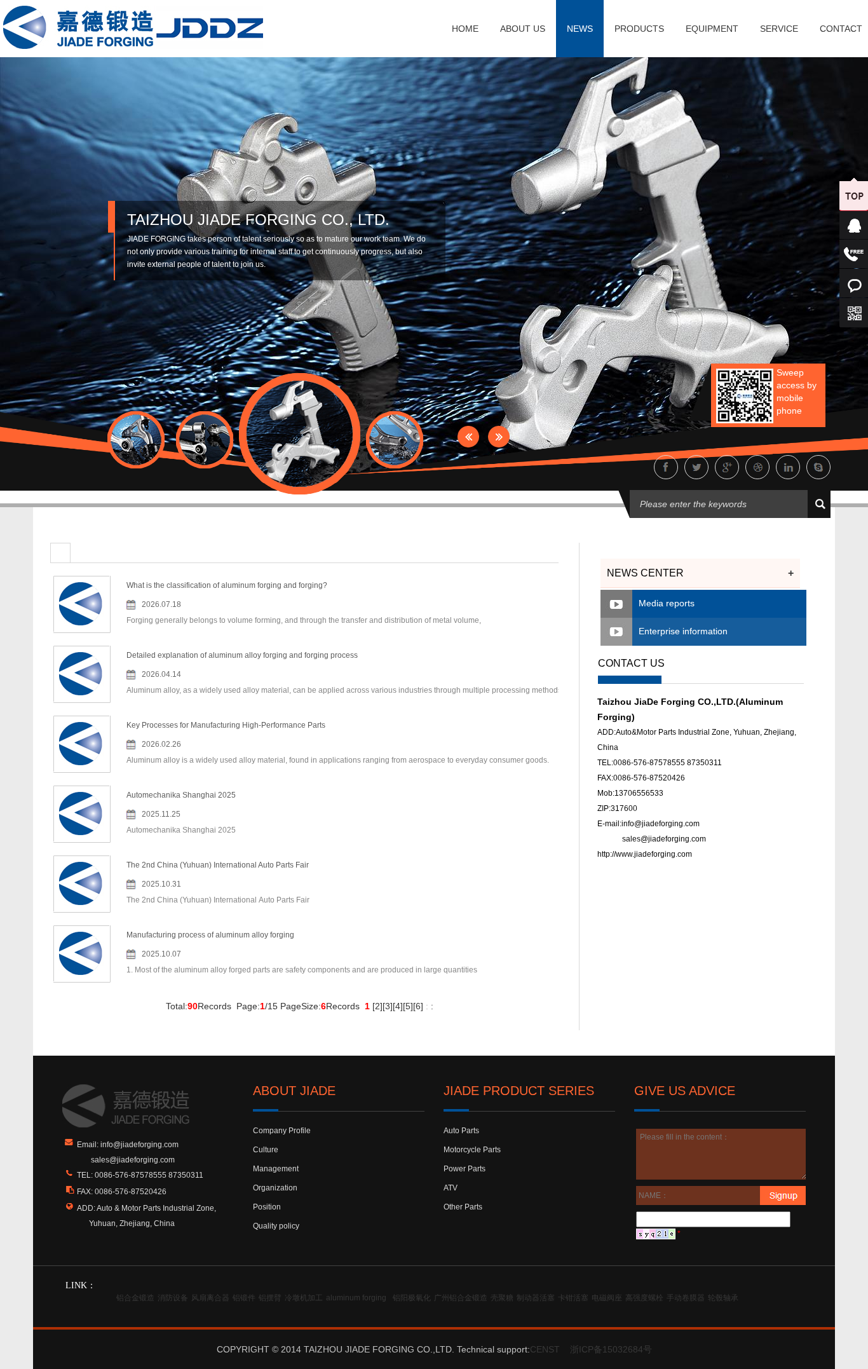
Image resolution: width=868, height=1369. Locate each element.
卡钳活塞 (573, 1297)
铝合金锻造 (135, 1297)
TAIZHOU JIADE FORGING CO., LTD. (258, 219)
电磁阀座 (607, 1297)
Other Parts (463, 1206)
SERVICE (779, 29)
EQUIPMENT (712, 29)
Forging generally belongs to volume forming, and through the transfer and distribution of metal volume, (303, 620)
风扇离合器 (210, 1297)
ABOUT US (522, 29)
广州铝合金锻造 (460, 1297)
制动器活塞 (536, 1297)
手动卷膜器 (686, 1297)
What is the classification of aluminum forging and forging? (226, 585)
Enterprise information (683, 631)
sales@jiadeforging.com (664, 838)
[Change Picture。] (655, 1233)
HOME (465, 29)
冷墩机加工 (304, 1297)
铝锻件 (244, 1297)
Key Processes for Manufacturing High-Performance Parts (225, 725)
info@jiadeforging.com (660, 823)
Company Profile (282, 1130)
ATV (451, 1187)
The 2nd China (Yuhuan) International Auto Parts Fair (217, 865)
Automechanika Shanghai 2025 (181, 795)
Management (276, 1168)
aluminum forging (356, 1297)
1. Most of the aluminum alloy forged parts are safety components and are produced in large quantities (301, 969)
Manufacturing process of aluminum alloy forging (210, 934)
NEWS (580, 29)
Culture (265, 1149)
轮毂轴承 (723, 1297)
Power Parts (464, 1168)
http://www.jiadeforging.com (644, 854)
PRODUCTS (639, 29)
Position (267, 1206)
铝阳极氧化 (412, 1297)
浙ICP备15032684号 (611, 1349)
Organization (275, 1187)
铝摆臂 (270, 1297)
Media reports (667, 603)
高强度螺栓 (644, 1297)
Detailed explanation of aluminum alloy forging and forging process (242, 655)
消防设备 (173, 1297)
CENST (545, 1349)
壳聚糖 (502, 1297)
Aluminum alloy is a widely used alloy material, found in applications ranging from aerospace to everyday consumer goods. (337, 760)
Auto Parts (461, 1130)
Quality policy (276, 1226)
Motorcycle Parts (472, 1149)
